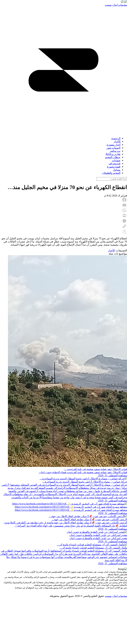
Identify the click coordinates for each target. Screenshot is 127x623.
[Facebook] (63, 199)
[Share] (63, 231)
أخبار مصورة (113, 144)
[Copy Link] (63, 226)
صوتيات (116, 160)
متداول (116, 169)
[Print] (63, 215)
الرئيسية (115, 138)
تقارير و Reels (113, 154)
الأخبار (117, 141)
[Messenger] (63, 221)
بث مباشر (115, 151)
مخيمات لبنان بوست (116, 4)
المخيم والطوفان (111, 173)
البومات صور (113, 147)
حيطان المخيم (112, 157)
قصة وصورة (113, 166)
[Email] (63, 205)
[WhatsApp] (63, 210)
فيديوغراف (114, 163)
